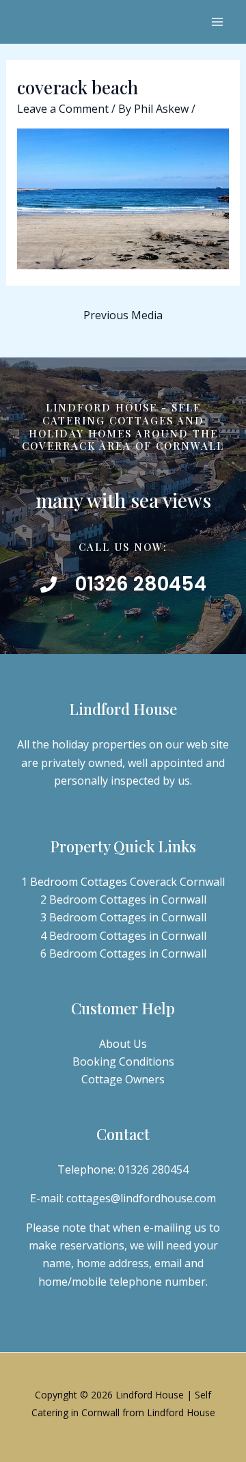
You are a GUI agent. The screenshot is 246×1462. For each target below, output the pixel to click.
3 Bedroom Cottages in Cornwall (123, 917)
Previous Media (123, 315)
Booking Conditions (123, 1061)
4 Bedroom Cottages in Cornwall (123, 935)
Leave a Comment (63, 108)
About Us (123, 1043)
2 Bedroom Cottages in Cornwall (123, 899)
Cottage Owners (123, 1079)
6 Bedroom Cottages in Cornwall (123, 953)
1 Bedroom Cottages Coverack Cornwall (123, 881)
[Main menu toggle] (217, 22)
